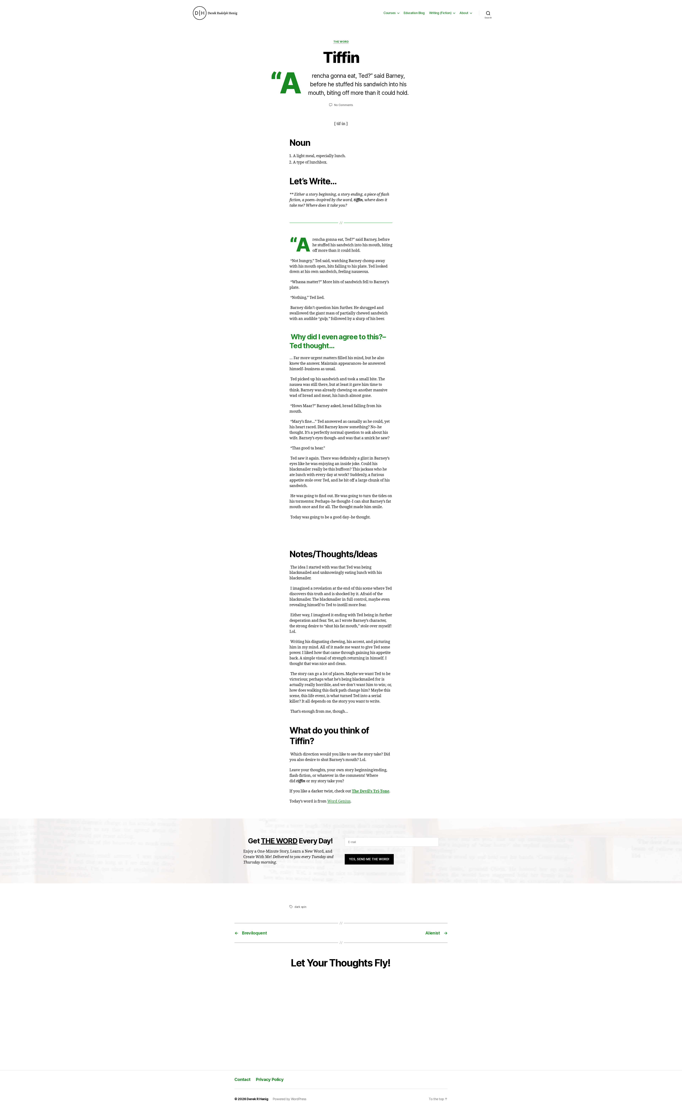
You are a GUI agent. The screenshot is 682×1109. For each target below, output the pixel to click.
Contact (242, 1079)
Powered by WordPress (290, 1099)
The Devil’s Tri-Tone (370, 791)
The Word (341, 41)
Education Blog (414, 13)
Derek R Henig (257, 1099)
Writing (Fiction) (440, 13)
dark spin (300, 907)
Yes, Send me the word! (369, 859)
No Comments (343, 105)
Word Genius (338, 801)
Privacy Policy (269, 1079)
